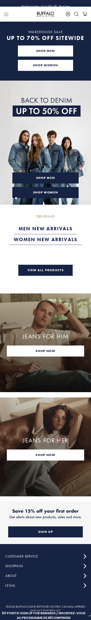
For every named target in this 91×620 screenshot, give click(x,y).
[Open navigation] (6, 14)
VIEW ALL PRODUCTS (45, 270)
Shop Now (64, 3)
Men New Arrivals (45, 228)
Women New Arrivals (46, 239)
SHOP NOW (45, 351)
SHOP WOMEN (45, 65)
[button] (45, 615)
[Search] (76, 14)
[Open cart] (85, 14)
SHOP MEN (45, 51)
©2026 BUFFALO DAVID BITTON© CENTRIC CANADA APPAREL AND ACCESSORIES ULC (45, 608)
